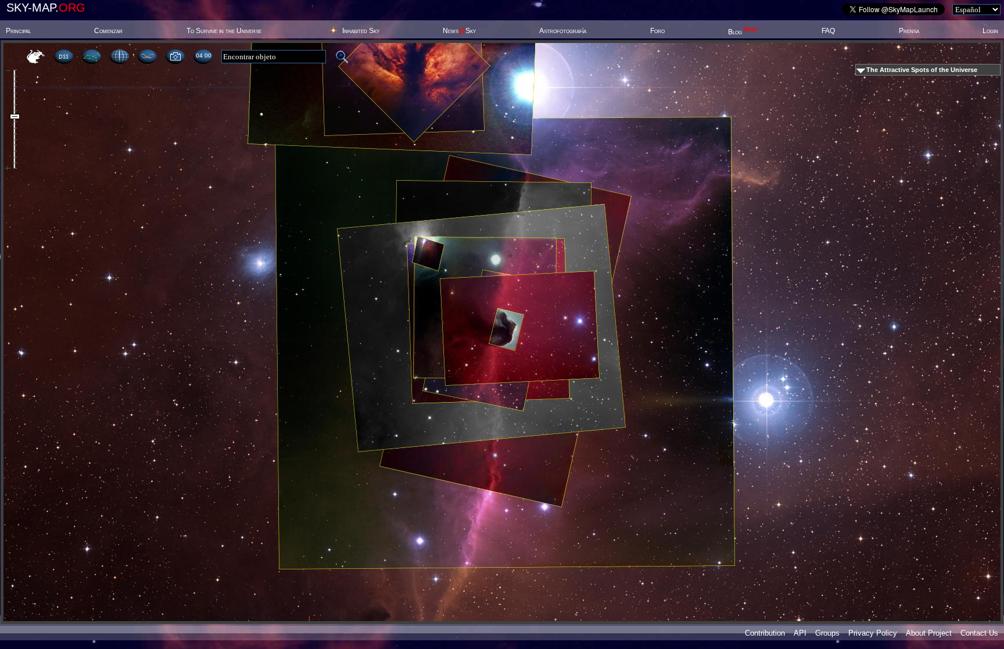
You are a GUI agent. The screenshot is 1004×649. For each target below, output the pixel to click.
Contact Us (979, 633)
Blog (743, 32)
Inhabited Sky (360, 31)
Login (990, 31)
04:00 (203, 55)
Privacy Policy (872, 633)
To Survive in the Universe (224, 31)
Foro (657, 31)
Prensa (909, 31)
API (800, 633)
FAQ (828, 31)
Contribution (765, 633)
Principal (18, 31)
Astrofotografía (562, 31)
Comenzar (108, 31)
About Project (929, 633)
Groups (827, 633)
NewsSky (459, 31)
